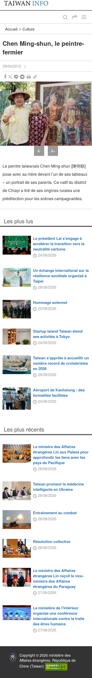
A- (39, 150)
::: (5, 2)
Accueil (11, 29)
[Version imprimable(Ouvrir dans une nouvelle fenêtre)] (28, 76)
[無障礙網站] (56, 666)
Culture (28, 29)
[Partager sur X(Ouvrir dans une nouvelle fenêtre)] (10, 76)
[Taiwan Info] (29, 5)
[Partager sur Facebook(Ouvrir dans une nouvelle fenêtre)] (5, 76)
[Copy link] (35, 76)
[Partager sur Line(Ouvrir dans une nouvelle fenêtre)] (16, 76)
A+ (53, 150)
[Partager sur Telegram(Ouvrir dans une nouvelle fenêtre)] (22, 76)
